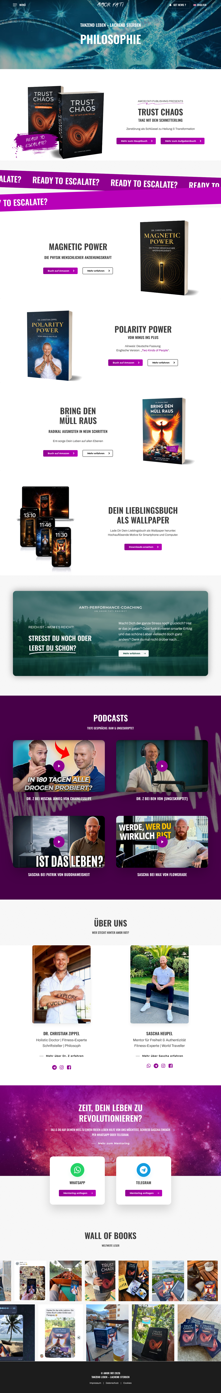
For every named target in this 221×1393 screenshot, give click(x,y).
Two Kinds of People (155, 350)
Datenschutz (112, 1383)
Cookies (127, 1383)
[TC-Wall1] (79, 1332)
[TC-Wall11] (20, 1281)
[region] (110, 1281)
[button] (19, 5)
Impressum (95, 1383)
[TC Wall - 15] (88, 1281)
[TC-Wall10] (54, 1281)
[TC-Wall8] (123, 1281)
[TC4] (174, 1332)
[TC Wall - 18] (126, 1332)
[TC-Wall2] (33, 1332)
